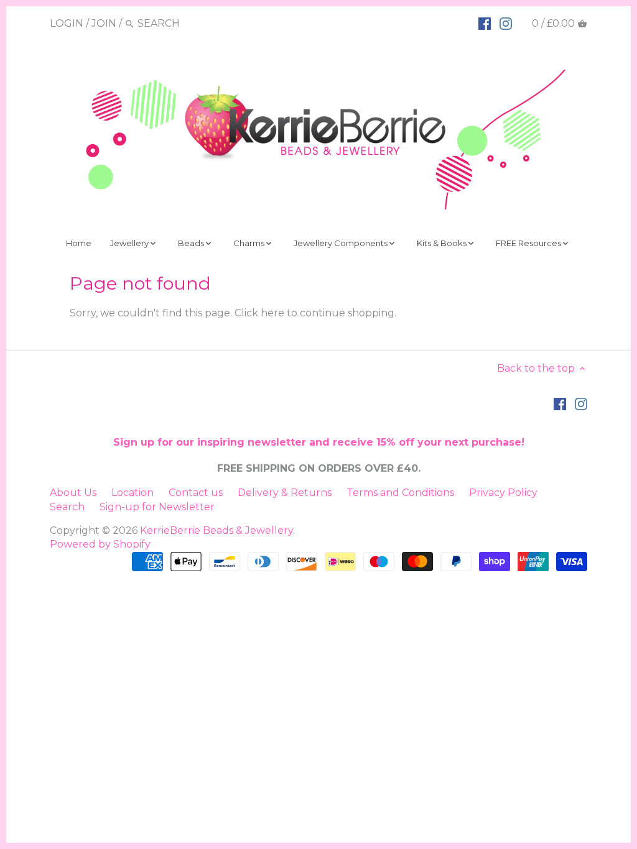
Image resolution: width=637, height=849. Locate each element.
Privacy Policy (503, 492)
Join (103, 23)
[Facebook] (484, 23)
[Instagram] (506, 23)
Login (66, 23)
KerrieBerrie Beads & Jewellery (216, 530)
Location (132, 492)
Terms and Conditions (400, 492)
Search (67, 507)
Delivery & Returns (285, 492)
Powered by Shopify (100, 544)
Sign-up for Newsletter (157, 507)
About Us (73, 492)
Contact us (196, 492)
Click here (259, 313)
